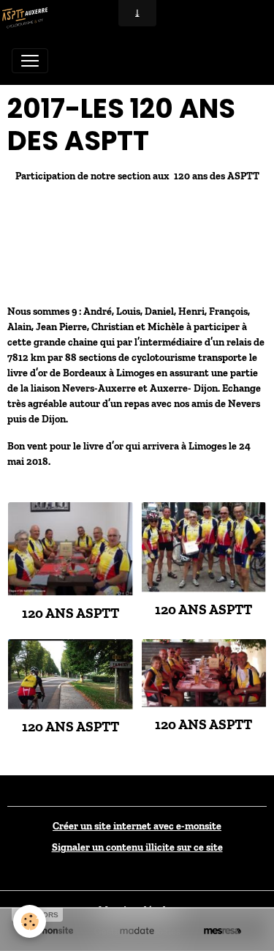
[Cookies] (29, 921)
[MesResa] (222, 930)
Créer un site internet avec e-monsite (137, 826)
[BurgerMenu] (30, 60)
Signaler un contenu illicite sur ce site (137, 847)
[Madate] (137, 930)
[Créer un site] (51, 930)
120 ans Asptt (70, 613)
